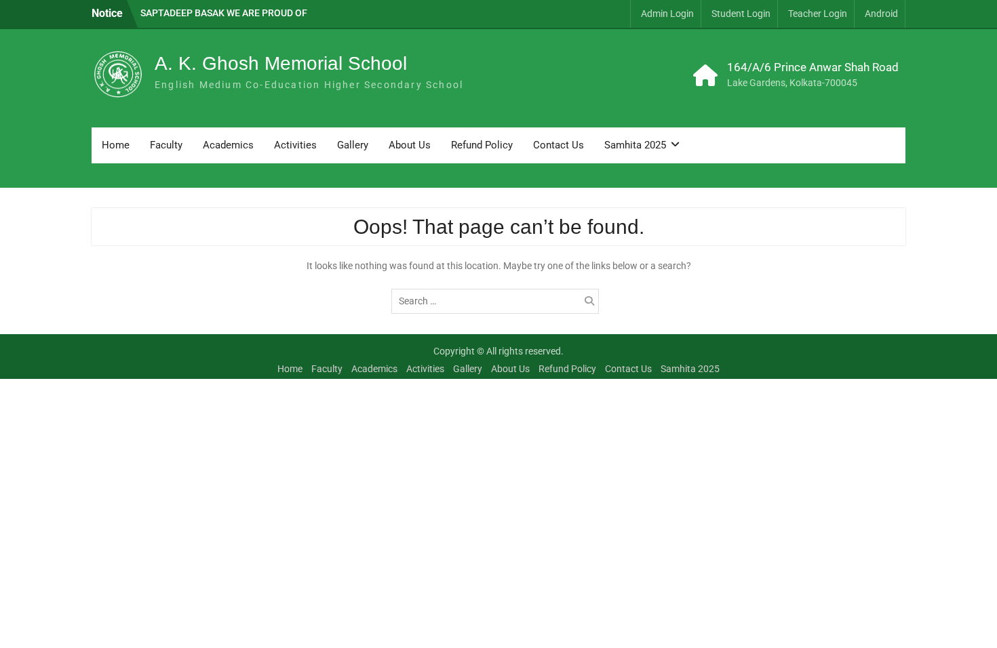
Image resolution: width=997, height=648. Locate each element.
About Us (410, 145)
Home (116, 145)
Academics (228, 145)
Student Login (740, 13)
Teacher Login (817, 13)
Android (881, 13)
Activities (295, 145)
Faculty (166, 145)
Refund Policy (482, 145)
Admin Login (667, 13)
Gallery (352, 145)
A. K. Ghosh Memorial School (281, 63)
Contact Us (558, 145)
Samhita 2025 (635, 145)
